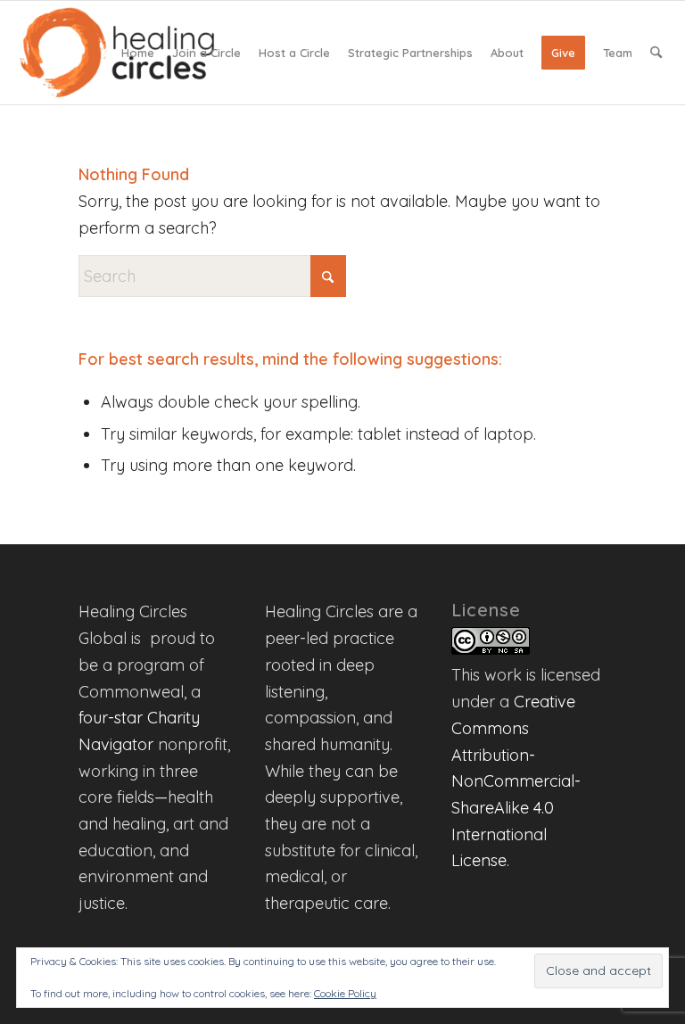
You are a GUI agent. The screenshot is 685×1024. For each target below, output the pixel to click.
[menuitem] (137, 52)
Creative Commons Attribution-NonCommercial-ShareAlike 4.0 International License (516, 781)
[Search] (656, 52)
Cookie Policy (345, 993)
